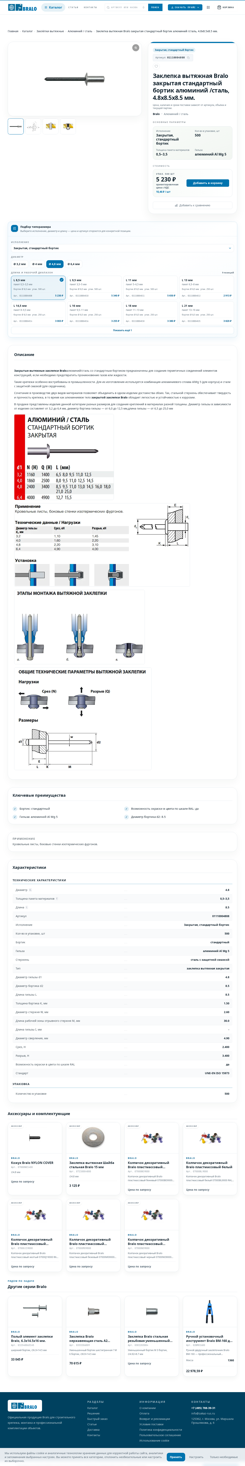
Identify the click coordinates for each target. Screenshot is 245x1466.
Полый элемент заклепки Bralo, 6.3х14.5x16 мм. (32, 1338)
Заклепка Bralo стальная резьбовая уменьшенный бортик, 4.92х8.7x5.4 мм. (149, 1340)
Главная (13, 31)
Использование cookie (154, 1440)
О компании (147, 1408)
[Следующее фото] (135, 79)
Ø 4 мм (37, 264)
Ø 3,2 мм (20, 264)
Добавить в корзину (208, 183)
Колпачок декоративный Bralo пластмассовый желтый (31, 1243)
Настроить (196, 1457)
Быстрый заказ (97, 1419)
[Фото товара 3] (50, 126)
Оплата (144, 1413)
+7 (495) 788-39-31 (203, 1408)
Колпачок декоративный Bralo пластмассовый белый (209, 1165)
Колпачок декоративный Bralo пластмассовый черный (148, 1243)
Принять (176, 1457)
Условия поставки (151, 1424)
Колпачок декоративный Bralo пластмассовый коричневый (90, 1243)
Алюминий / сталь (80, 31)
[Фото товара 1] (16, 126)
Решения (93, 1413)
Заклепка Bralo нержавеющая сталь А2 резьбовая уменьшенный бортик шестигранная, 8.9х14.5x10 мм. (90, 1345)
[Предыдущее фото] (14, 79)
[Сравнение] (208, 7)
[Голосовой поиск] (143, 7)
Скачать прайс (185, 7)
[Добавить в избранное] (156, 66)
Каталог (55, 7)
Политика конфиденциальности (160, 1429)
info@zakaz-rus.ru (203, 1413)
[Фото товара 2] (33, 126)
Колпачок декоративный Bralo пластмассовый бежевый (148, 1167)
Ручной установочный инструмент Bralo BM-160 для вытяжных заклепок (210, 1340)
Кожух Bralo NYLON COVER (32, 1163)
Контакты (90, 7)
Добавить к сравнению (194, 205)
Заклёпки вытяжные (50, 31)
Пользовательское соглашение (160, 1435)
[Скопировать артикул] (188, 57)
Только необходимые (224, 1457)
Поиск (155, 7)
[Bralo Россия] (23, 7)
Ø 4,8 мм (55, 264)
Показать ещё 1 (122, 330)
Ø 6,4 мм (74, 264)
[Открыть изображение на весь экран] (135, 47)
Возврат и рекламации (154, 1419)
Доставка (93, 1429)
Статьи (73, 7)
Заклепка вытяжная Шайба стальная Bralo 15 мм (91, 1165)
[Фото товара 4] (68, 126)
